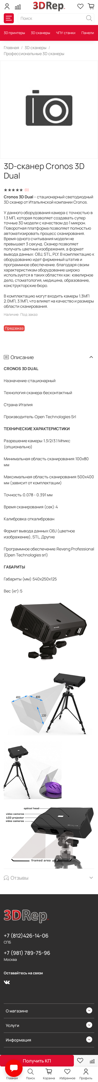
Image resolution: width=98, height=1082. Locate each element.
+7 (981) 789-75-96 (27, 952)
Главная (11, 47)
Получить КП (37, 1061)
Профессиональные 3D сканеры (34, 53)
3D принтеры (14, 32)
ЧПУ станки (65, 32)
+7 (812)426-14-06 (26, 935)
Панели (87, 32)
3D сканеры (40, 32)
